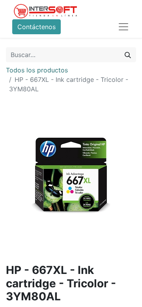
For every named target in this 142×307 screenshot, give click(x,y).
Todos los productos (37, 70)
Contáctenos (36, 27)
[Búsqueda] (128, 54)
